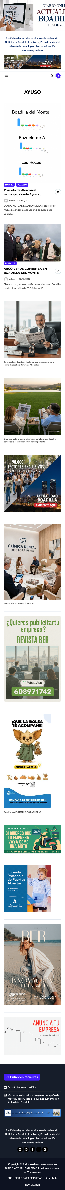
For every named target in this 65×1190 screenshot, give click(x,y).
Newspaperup (52, 1168)
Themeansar (34, 1172)
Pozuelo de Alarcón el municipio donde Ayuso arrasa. (21, 194)
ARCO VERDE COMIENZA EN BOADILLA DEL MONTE (25, 271)
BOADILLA (10, 263)
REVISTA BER (32, 1184)
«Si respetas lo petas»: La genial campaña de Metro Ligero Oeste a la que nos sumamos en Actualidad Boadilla (33, 1099)
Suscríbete (51, 1178)
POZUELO (22, 184)
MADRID (9, 184)
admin (12, 200)
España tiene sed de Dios (22, 1087)
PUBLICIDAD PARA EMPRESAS (25, 1178)
